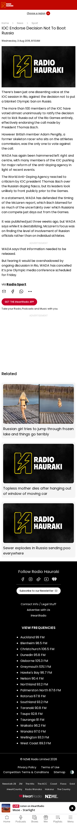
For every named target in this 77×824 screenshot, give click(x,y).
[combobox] (30, 291)
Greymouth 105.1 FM (35, 666)
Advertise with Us (38, 610)
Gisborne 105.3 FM (34, 661)
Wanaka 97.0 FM (33, 731)
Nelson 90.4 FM (31, 678)
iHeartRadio (38, 616)
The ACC (42, 783)
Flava (63, 783)
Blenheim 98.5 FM (33, 643)
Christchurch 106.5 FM (37, 649)
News (20, 23)
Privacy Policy (27, 767)
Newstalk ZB (9, 783)
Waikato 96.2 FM (32, 725)
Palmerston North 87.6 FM (40, 690)
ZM (20, 783)
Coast (53, 783)
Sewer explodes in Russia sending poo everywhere (38, 529)
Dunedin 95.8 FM (32, 655)
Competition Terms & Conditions (26, 772)
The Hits (29, 783)
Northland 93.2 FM (34, 684)
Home (5, 23)
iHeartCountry (14, 789)
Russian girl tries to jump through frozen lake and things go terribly (38, 410)
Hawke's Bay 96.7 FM (36, 672)
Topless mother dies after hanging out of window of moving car (38, 470)
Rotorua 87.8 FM (32, 696)
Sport (35, 23)
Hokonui (49, 789)
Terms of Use (50, 767)
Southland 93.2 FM (34, 702)
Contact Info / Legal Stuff (38, 604)
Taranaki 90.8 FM (33, 708)
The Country (63, 789)
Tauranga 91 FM (32, 719)
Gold (72, 783)
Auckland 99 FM (32, 637)
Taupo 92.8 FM (31, 714)
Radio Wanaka (33, 789)
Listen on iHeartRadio (38, 808)
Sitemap (59, 772)
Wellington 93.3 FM (34, 737)
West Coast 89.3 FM (35, 743)
